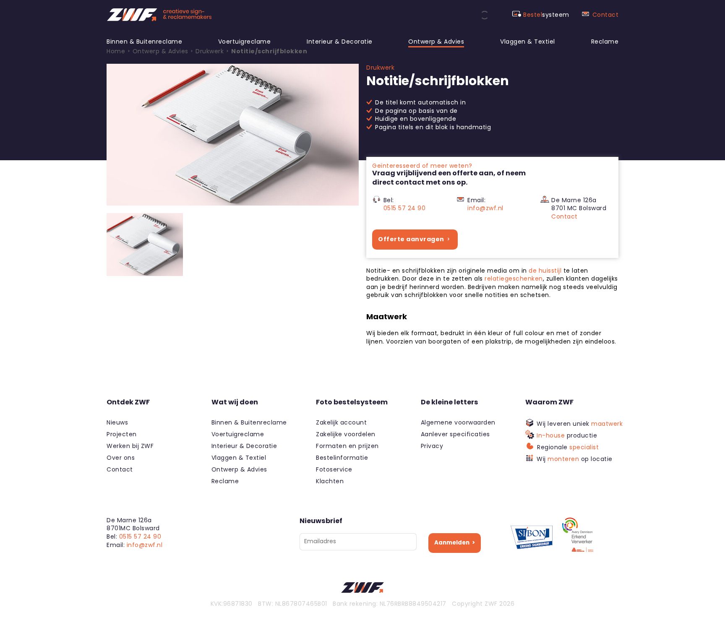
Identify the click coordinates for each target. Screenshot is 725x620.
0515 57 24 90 (404, 208)
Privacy (432, 446)
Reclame (605, 41)
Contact (605, 14)
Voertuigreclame (244, 41)
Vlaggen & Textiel (527, 41)
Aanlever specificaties (455, 434)
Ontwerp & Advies (436, 41)
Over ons (121, 457)
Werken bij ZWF (130, 446)
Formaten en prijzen (347, 446)
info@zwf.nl (485, 208)
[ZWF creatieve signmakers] (159, 15)
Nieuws (117, 422)
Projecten (122, 434)
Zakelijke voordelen (346, 434)
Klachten (330, 481)
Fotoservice (334, 469)
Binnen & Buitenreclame (144, 41)
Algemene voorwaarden (458, 422)
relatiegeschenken (514, 278)
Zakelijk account (341, 422)
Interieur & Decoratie (340, 41)
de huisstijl (545, 270)
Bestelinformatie (342, 457)
